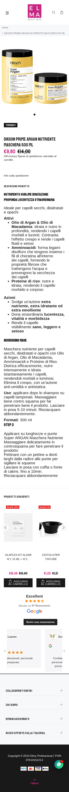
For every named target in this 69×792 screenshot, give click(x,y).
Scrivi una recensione (40, 621)
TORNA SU (34, 783)
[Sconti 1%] (51, 527)
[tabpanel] (34, 76)
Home (5, 27)
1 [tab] (34, 115)
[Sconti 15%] (18, 527)
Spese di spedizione (30, 156)
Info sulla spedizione (16, 175)
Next (63, 527)
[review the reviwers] (46, 646)
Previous (5, 527)
